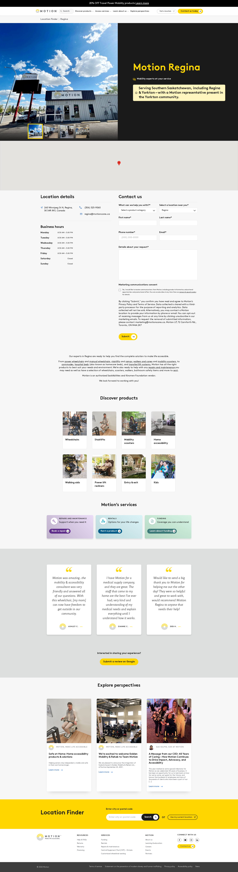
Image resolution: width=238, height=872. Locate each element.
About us (148, 840)
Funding (104, 840)
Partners (148, 854)
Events (148, 850)
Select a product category (133, 210)
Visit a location (165, 11)
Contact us (185, 846)
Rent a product (109, 531)
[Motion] (46, 11)
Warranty (80, 847)
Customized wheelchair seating (113, 854)
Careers (148, 847)
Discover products (83, 11)
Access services (102, 11)
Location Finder (49, 19)
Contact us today (189, 11)
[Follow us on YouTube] (185, 840)
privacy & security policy (187, 292)
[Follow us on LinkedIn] (197, 840)
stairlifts (115, 362)
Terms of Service (146, 304)
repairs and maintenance (161, 368)
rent (175, 371)
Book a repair (59, 531)
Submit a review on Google (119, 661)
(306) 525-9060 (92, 208)
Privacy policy (169, 867)
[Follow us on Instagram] (191, 840)
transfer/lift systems (139, 365)
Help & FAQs (82, 840)
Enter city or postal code (119, 809)
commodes (67, 365)
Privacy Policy (126, 304)
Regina (165, 210)
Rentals (104, 843)
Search (148, 817)
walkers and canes (142, 362)
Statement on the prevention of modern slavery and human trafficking (133, 867)
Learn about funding (161, 531)
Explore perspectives (140, 11)
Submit (125, 337)
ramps (128, 362)
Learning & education (153, 843)
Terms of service (95, 867)
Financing (80, 850)
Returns (80, 843)
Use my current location (181, 817)
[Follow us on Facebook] (179, 840)
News (197, 867)
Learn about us (120, 11)
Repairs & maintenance (110, 847)
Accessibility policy (185, 867)
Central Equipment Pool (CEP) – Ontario (117, 850)
